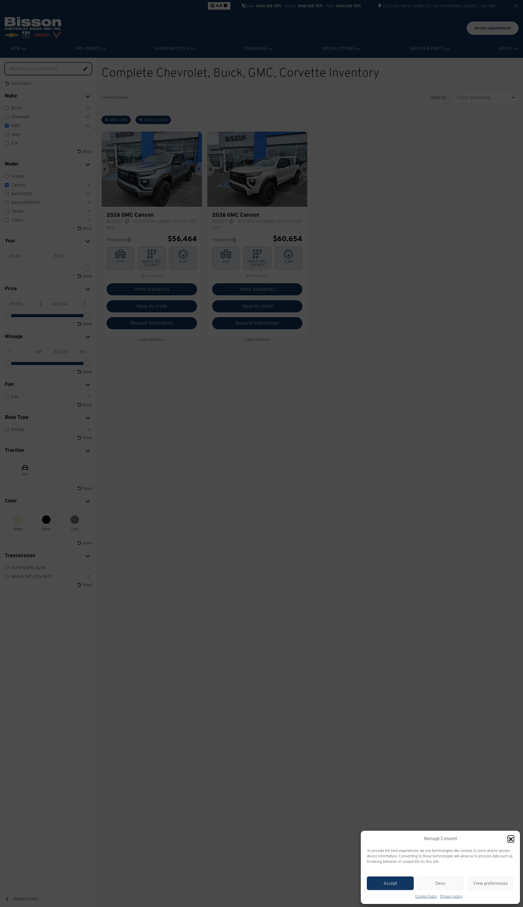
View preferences (490, 883)
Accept (390, 883)
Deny (440, 883)
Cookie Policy (426, 896)
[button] (511, 839)
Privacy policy (451, 896)
